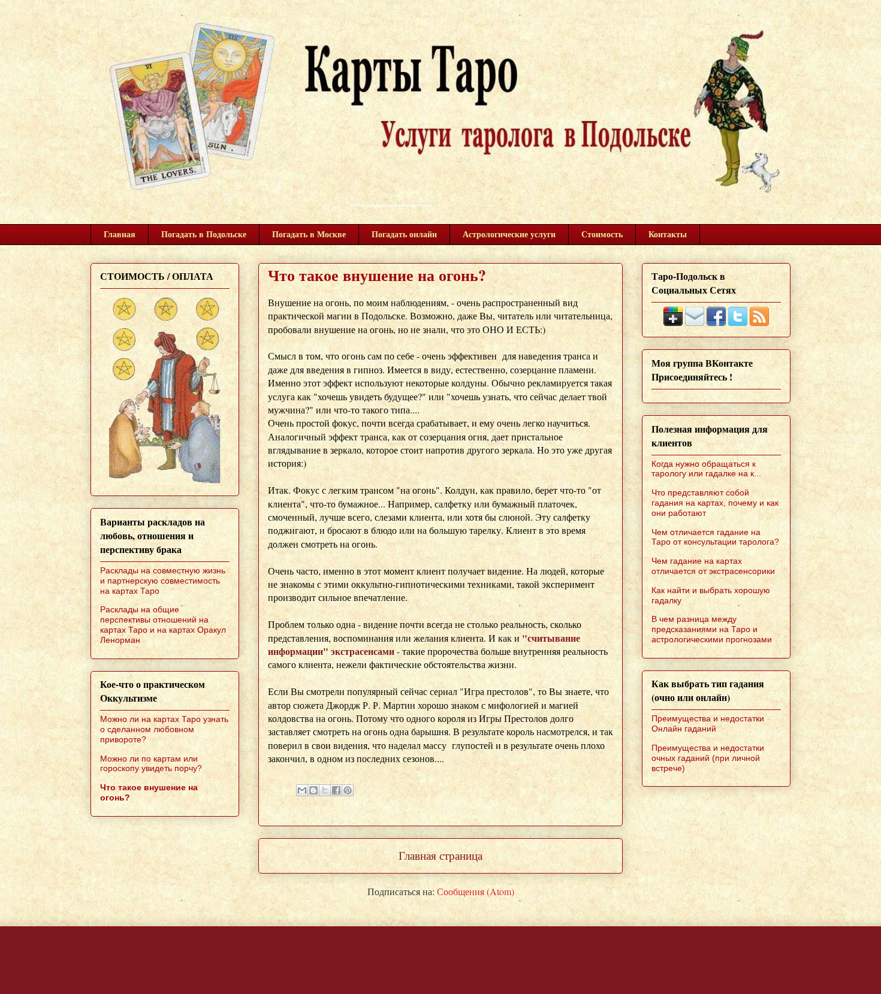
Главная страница (440, 855)
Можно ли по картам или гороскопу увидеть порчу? (151, 764)
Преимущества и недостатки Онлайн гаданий (707, 723)
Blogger (527, 969)
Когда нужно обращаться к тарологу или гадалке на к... (706, 469)
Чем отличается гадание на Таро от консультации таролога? (715, 537)
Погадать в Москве (309, 234)
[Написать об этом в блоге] (313, 790)
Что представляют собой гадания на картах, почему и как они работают (715, 503)
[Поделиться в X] (325, 790)
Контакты (667, 234)
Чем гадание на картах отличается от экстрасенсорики (713, 566)
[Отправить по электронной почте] (302, 790)
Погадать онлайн (404, 234)
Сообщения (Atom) (475, 891)
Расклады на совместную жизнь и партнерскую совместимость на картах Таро (162, 581)
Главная (119, 234)
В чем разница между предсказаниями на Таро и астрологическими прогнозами (711, 629)
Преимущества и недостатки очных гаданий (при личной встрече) (707, 758)
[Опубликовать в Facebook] (336, 790)
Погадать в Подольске (203, 234)
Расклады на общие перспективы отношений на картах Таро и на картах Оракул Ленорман (163, 624)
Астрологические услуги (509, 234)
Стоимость (602, 234)
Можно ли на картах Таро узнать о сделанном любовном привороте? (164, 729)
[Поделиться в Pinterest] (348, 790)
